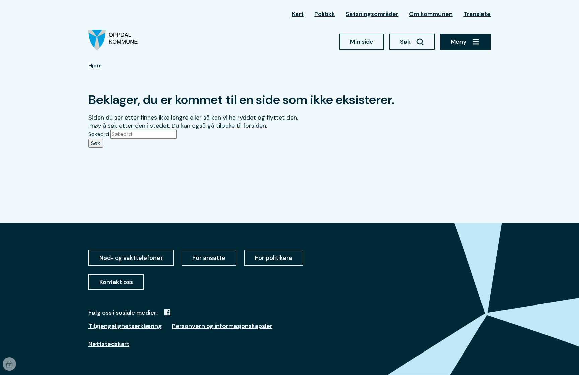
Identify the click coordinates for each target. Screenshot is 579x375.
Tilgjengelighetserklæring (125, 326)
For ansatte (209, 258)
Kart (298, 14)
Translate (477, 14)
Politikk (324, 14)
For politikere (274, 258)
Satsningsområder (372, 14)
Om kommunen (431, 14)
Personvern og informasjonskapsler (222, 326)
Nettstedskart (108, 344)
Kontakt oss (116, 282)
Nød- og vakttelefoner (131, 258)
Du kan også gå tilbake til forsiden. (219, 126)
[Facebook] (167, 312)
